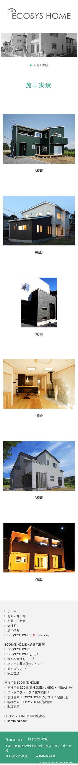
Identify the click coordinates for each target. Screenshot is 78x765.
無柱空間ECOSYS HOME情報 (29, 702)
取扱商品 (13, 706)
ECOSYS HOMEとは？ (23, 654)
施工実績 (13, 673)
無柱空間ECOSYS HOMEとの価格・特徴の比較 (39, 687)
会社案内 (13, 625)
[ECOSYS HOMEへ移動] (31, 65)
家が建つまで (16, 668)
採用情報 (13, 630)
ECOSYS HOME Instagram (28, 635)
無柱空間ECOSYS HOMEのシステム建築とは (38, 697)
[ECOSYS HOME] (39, 13)
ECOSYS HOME (18, 649)
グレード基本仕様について (25, 663)
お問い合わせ (16, 621)
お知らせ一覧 (16, 616)
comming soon (17, 720)
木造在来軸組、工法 (21, 659)
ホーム (11, 611)
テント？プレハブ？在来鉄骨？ (28, 692)
